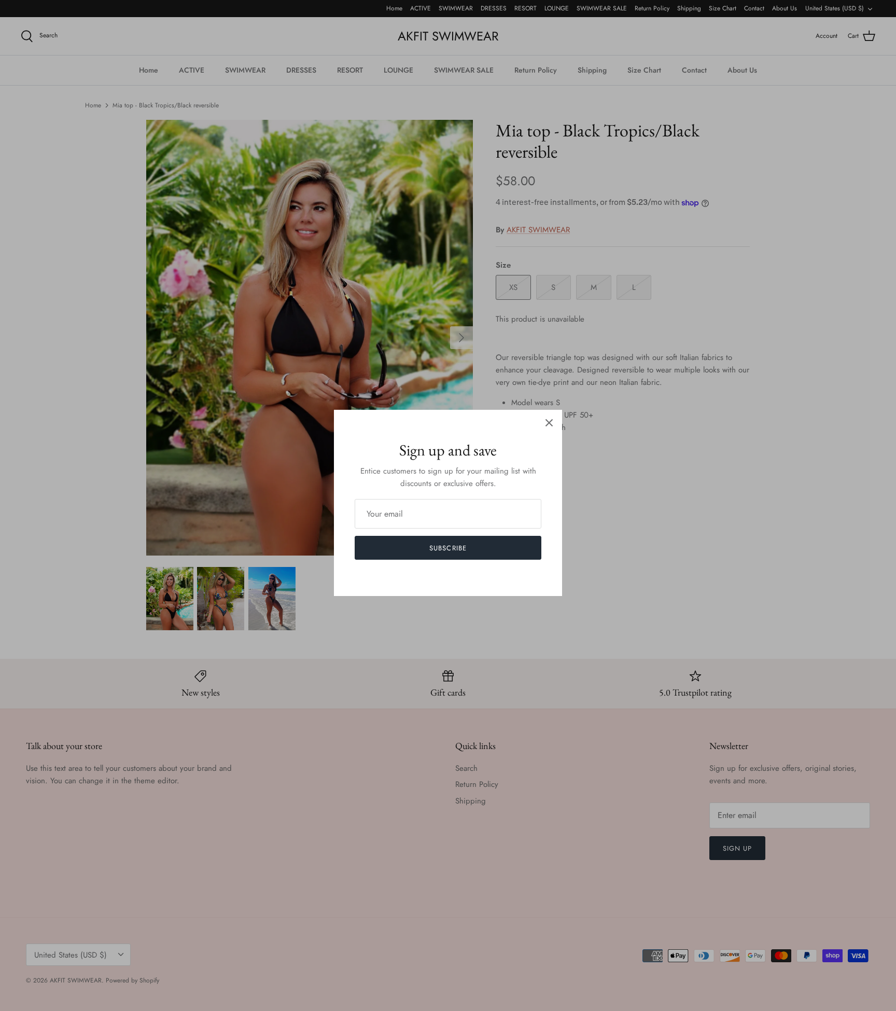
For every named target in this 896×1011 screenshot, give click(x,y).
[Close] (549, 422)
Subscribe (447, 548)
